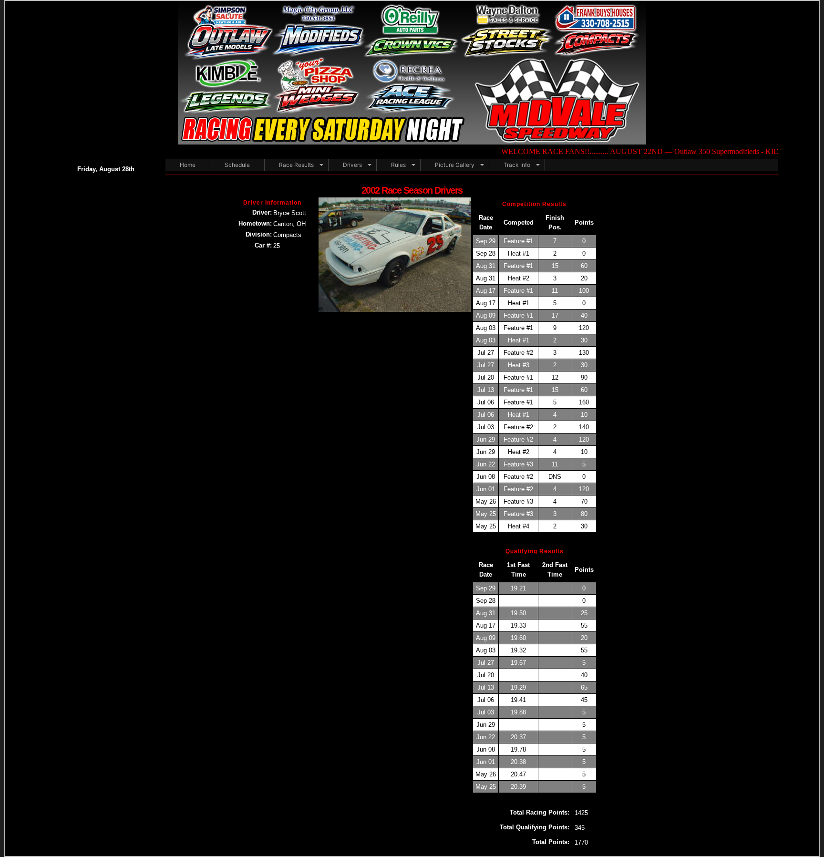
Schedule (237, 164)
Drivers (352, 164)
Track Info (517, 164)
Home (188, 164)
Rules (398, 164)
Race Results (296, 164)
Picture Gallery (454, 164)
